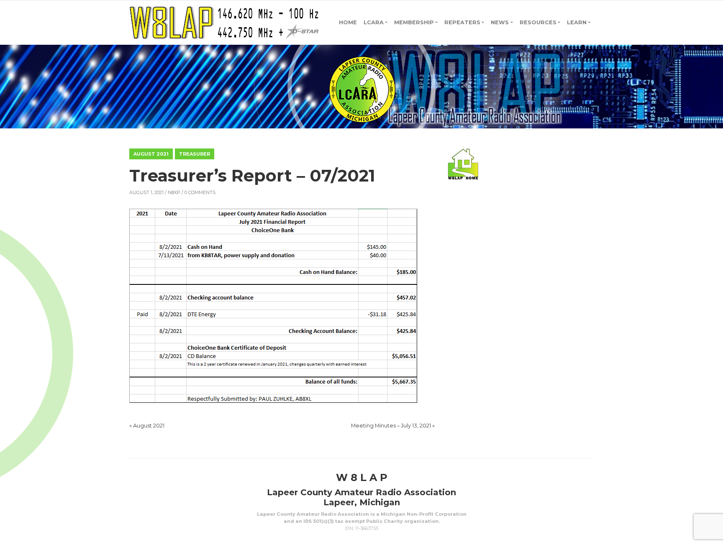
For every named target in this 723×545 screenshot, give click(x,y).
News (500, 22)
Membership (414, 22)
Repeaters (462, 22)
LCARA (374, 22)
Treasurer (194, 154)
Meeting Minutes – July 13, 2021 (391, 425)
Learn (577, 22)
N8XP (174, 192)
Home (348, 22)
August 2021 (151, 154)
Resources (538, 22)
